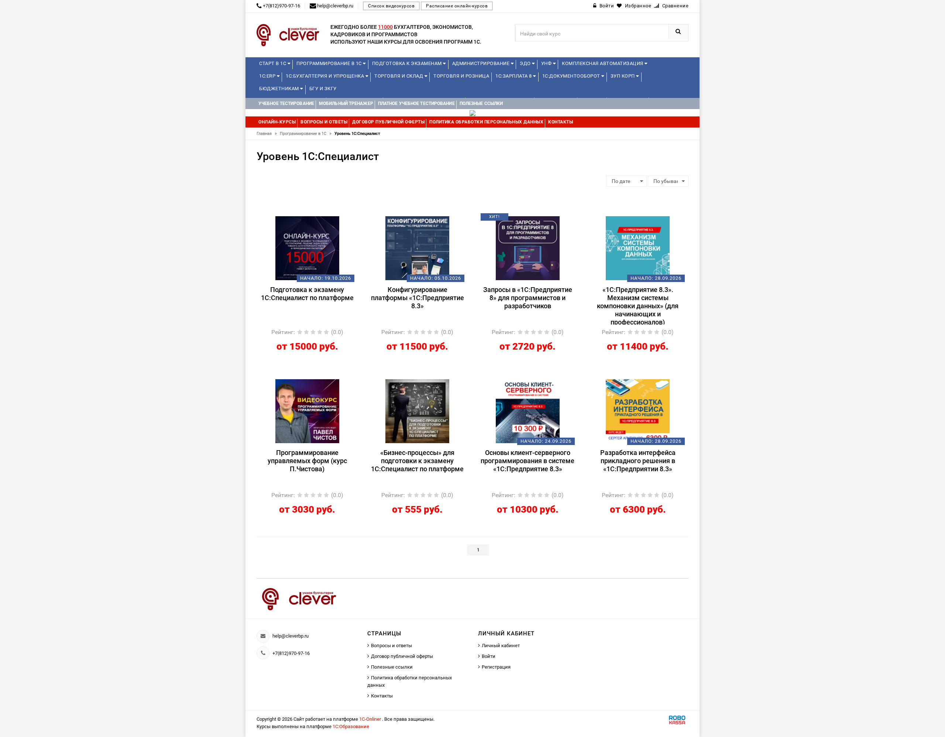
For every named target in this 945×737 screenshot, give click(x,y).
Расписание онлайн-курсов (457, 6)
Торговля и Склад (399, 76)
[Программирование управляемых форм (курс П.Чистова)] (307, 411)
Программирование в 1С (329, 63)
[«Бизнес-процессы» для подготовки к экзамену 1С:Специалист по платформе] (417, 411)
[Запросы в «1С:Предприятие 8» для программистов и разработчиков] (528, 248)
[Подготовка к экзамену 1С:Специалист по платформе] (307, 248)
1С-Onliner (370, 719)
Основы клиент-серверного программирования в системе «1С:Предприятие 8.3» (527, 461)
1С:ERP (268, 76)
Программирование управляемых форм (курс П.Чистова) (307, 461)
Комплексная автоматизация (603, 63)
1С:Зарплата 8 (514, 76)
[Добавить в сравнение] (318, 219)
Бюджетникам (279, 88)
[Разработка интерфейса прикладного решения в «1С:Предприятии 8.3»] (638, 411)
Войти (488, 656)
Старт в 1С (273, 63)
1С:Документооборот (572, 76)
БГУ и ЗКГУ (323, 88)
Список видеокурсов (391, 6)
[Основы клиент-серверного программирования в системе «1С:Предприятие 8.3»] (528, 411)
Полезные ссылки (392, 667)
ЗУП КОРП (623, 76)
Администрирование (481, 63)
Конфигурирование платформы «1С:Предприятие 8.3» (417, 298)
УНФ (547, 63)
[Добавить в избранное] (294, 219)
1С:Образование (351, 726)
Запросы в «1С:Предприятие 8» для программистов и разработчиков (527, 298)
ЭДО (526, 63)
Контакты (382, 696)
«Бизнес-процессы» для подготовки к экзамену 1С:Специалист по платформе (417, 461)
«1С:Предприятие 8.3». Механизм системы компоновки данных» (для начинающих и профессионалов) (637, 305)
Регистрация (496, 667)
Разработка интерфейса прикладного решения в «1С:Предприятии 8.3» (638, 461)
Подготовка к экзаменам (407, 63)
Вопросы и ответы (391, 645)
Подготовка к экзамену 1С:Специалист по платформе (307, 294)
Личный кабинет (501, 645)
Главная (267, 133)
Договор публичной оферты (402, 656)
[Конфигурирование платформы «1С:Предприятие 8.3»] (417, 248)
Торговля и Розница (461, 76)
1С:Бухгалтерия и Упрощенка (325, 76)
